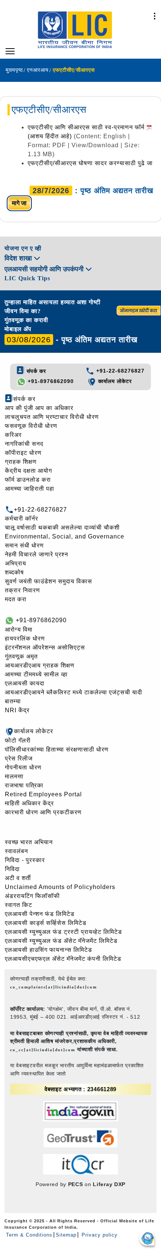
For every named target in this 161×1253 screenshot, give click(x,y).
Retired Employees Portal (43, 794)
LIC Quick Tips (27, 278)
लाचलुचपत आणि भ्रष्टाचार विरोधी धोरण (52, 417)
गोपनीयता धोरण (23, 767)
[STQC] (80, 1164)
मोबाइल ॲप (17, 329)
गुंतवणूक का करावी (26, 320)
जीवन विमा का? (22, 311)
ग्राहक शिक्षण (21, 462)
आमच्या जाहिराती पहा (29, 488)
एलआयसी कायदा (25, 683)
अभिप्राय (15, 563)
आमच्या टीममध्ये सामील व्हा (36, 674)
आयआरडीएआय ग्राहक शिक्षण (40, 665)
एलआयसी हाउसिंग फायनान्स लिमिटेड (48, 950)
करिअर (13, 435)
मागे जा (19, 203)
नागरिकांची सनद (24, 444)
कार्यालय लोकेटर (114, 381)
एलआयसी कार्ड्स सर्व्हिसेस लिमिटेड (45, 923)
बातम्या (13, 701)
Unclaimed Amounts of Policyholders (60, 887)
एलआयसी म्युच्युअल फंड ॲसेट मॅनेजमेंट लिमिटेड (61, 941)
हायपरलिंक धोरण (25, 638)
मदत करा (16, 599)
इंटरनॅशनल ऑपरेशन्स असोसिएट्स (45, 647)
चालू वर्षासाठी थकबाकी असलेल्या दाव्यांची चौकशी (62, 527)
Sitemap (66, 1235)
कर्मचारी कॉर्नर (21, 518)
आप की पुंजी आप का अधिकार (39, 408)
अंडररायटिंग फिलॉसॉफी (32, 896)
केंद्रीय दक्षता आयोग (28, 470)
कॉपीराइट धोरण (23, 453)
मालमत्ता (14, 776)
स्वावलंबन (16, 851)
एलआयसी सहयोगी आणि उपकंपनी (44, 269)
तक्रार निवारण (22, 590)
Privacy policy (99, 1235)
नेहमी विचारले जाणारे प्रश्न (36, 554)
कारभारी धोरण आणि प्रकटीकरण (43, 812)
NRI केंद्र (17, 710)
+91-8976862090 (50, 381)
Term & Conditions (29, 1235)
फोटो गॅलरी (18, 740)
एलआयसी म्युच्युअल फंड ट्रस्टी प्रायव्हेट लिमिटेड (63, 932)
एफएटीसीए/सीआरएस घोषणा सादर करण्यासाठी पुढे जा (90, 163)
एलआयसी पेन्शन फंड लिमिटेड (40, 914)
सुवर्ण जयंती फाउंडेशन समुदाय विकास (48, 581)
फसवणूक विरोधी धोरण (31, 426)
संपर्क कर (35, 371)
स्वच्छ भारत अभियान (29, 842)
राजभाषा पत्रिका (24, 785)
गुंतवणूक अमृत (21, 656)
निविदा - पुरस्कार (25, 860)
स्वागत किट (18, 905)
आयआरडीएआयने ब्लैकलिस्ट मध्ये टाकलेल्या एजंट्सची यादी (73, 692)
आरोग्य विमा (19, 629)
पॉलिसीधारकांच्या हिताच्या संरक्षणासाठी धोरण (57, 749)
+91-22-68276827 (119, 371)
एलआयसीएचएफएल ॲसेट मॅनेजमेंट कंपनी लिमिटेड (63, 959)
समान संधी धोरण (24, 545)
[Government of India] (80, 1111)
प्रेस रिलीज (19, 758)
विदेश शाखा (19, 258)
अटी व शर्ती (18, 878)
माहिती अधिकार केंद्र (29, 803)
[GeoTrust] (80, 1137)
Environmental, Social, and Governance (64, 536)
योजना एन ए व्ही (23, 248)
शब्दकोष (14, 572)
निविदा (12, 869)
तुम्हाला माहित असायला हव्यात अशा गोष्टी (52, 302)
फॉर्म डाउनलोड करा (28, 479)
